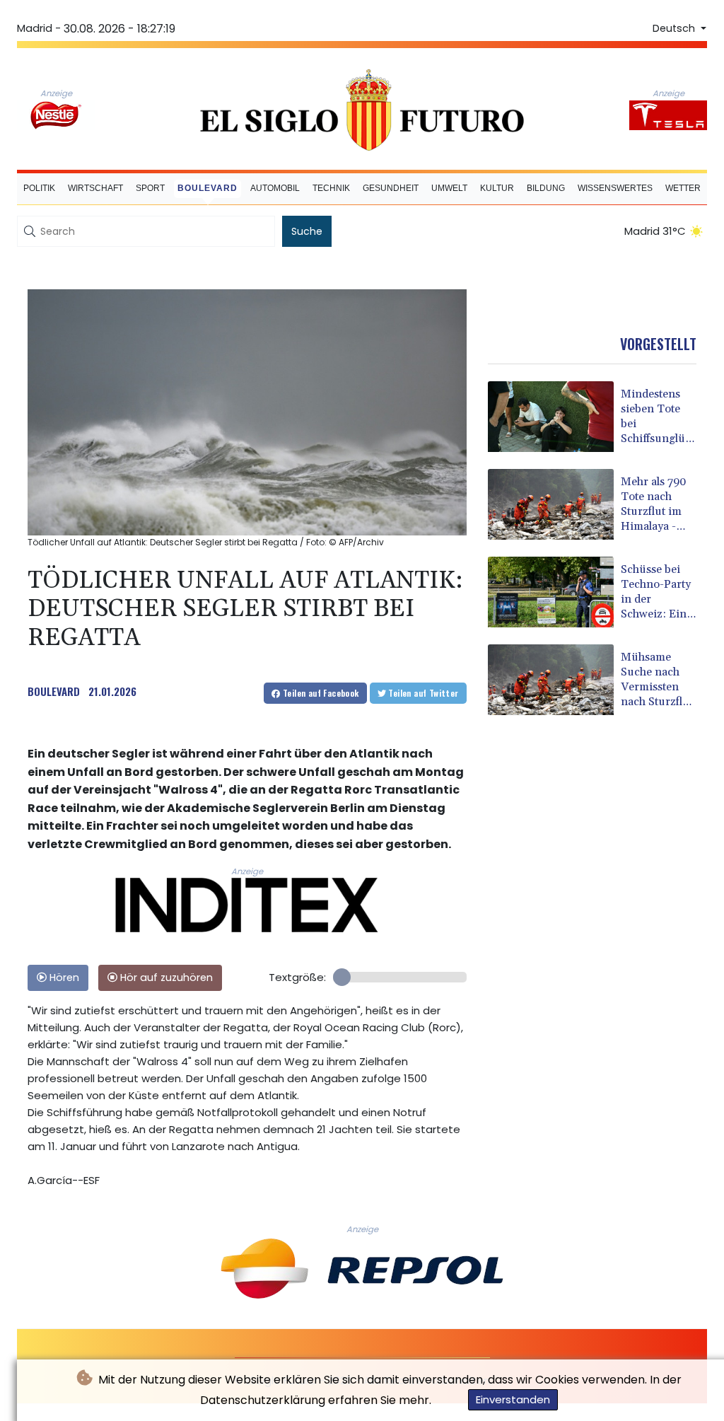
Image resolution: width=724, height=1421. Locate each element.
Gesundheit (391, 188)
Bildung (546, 188)
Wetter (683, 188)
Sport (150, 188)
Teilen (320, 693)
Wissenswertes (615, 188)
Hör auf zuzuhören (165, 977)
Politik (39, 188)
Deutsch (675, 28)
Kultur (497, 188)
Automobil (275, 188)
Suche (306, 231)
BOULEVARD (54, 691)
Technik (331, 188)
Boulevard (207, 188)
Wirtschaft (95, 188)
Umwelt (449, 188)
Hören (63, 977)
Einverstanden (513, 1399)
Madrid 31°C (655, 231)
